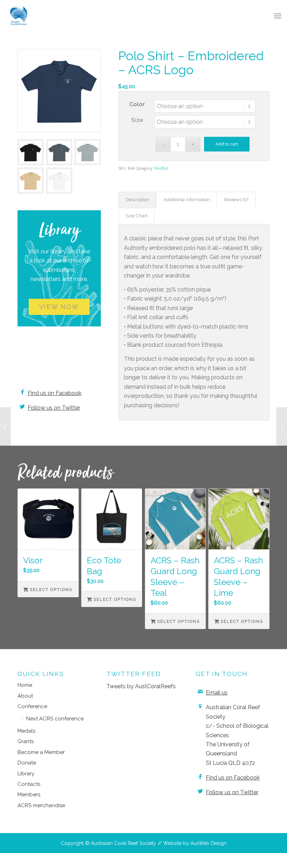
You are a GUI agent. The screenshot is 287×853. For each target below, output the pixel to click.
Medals (26, 731)
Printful (161, 168)
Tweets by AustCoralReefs (141, 686)
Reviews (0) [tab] (236, 199)
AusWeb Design (208, 843)
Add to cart (227, 144)
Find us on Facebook (55, 393)
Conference (32, 706)
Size (137, 120)
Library (26, 773)
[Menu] (277, 15)
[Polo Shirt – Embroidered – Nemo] (281, 426)
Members (29, 794)
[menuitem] (277, 15)
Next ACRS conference (55, 718)
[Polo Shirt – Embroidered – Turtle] (5, 426)
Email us (216, 692)
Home (25, 685)
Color (137, 104)
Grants (26, 741)
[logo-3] (19, 15)
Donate (27, 763)
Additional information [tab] (186, 199)
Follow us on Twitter (54, 407)
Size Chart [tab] (136, 215)
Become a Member (41, 752)
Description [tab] (137, 199)
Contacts (29, 784)
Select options (50, 589)
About (25, 696)
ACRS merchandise (41, 805)
